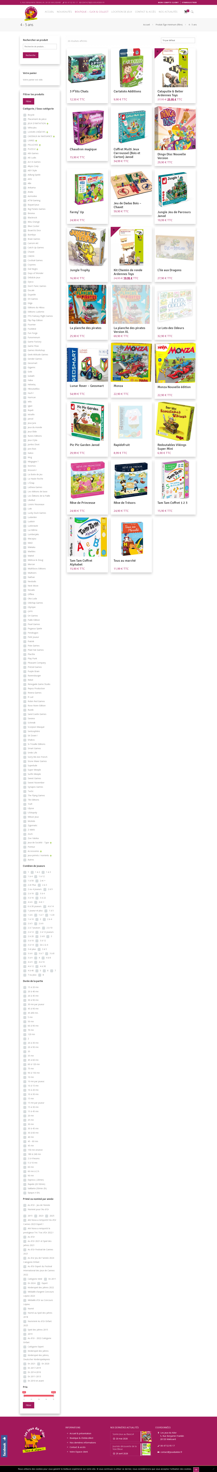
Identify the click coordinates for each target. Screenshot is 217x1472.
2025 (52, 1215)
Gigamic (31, 367)
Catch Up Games (36, 247)
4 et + (41, 902)
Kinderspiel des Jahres (38, 1350)
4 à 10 (42, 962)
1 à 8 (52, 914)
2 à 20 (31, 936)
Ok (196, 1469)
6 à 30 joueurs (34, 906)
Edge (30, 303)
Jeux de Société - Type (38, 842)
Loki (30, 508)
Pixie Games (34, 645)
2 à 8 (42, 936)
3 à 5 (44, 949)
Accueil (146, 24)
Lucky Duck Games (37, 512)
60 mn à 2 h (33, 1171)
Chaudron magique (83, 149)
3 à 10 (31, 940)
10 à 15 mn (33, 1085)
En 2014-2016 (34, 1372)
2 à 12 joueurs (47, 932)
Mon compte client (168, 2)
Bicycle (31, 114)
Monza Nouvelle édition (174, 387)
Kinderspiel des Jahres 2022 (41, 1287)
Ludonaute (33, 525)
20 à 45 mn (33, 995)
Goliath (31, 375)
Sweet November (36, 782)
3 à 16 (31, 897)
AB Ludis (32, 157)
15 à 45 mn (33, 1111)
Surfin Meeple (34, 774)
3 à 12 (43, 940)
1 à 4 (30, 876)
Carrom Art (33, 243)
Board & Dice (34, 230)
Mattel (31, 555)
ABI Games (33, 153)
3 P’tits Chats (79, 91)
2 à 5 (30, 923)
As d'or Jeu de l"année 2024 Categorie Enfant (38, 1259)
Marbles (31, 551)
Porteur (31, 846)
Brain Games (34, 239)
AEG (30, 179)
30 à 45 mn (33, 1128)
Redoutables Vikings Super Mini (172, 447)
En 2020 (45, 1363)
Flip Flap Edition (35, 320)
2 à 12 (31, 932)
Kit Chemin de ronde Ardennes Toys (128, 272)
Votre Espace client (79, 1451)
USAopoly (32, 812)
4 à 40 (31, 970)
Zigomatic (32, 825)
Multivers (32, 572)
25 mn (31, 1119)
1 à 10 (31, 919)
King (30, 457)
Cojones (32, 264)
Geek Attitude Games (38, 354)
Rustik (31, 709)
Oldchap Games (35, 602)
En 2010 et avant (36, 1380)
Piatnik (31, 641)
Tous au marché (125, 561)
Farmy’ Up (77, 212)
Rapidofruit (122, 445)
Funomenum (34, 337)
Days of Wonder (35, 273)
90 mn (31, 1175)
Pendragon (33, 632)
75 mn (31, 1068)
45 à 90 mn (33, 1008)
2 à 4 (49, 919)
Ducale (31, 290)
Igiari (30, 405)
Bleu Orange (34, 221)
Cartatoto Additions (127, 91)
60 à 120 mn (34, 1064)
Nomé (31, 1308)
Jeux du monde (35, 427)
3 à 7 (41, 953)
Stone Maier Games (37, 761)
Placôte (31, 654)
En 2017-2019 (34, 1367)
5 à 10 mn (32, 1162)
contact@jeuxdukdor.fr (93, 2)
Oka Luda (32, 598)
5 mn (30, 1017)
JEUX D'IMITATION (37, 123)
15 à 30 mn (33, 1107)
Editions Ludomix (36, 311)
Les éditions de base (37, 491)
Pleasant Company (37, 662)
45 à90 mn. (33, 1012)
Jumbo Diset (34, 444)
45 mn (31, 1145)
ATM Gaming (34, 200)
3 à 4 (42, 893)
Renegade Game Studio (39, 684)
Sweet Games (34, 778)
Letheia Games (35, 487)
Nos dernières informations (83, 1442)
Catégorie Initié (35, 1278)
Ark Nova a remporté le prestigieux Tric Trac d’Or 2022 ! (38, 1230)
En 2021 (31, 1363)
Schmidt (31, 722)
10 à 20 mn (33, 1090)
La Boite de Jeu (35, 474)
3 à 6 (30, 953)
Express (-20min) (36, 1179)
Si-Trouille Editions (36, 744)
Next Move (33, 585)
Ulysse (31, 808)
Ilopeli (30, 410)
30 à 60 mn (33, 1132)
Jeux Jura (32, 423)
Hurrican (32, 397)
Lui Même (32, 530)
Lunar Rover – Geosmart (87, 386)
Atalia (30, 191)
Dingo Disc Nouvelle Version (172, 156)
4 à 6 (30, 902)
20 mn (31, 1115)
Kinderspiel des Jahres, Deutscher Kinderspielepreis (36, 1357)
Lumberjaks (33, 534)
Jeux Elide (32, 431)
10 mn (31, 1077)
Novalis (31, 590)
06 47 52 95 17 (71, 2)
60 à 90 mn (33, 1025)
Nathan (31, 577)
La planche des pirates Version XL (129, 330)
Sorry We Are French (37, 756)
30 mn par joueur (36, 1004)
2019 (30, 1334)
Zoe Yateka (33, 838)
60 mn (31, 1167)
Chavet (31, 251)
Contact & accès (77, 1447)
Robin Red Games (36, 701)
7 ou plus (32, 974)
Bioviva (31, 213)
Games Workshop (36, 350)
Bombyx (32, 234)
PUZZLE (32, 149)
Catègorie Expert (36, 1346)
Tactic (31, 791)
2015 (30, 1215)
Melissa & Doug (35, 560)
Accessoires (33, 851)
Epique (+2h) (34, 1192)
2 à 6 (41, 923)
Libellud (31, 500)
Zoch (30, 834)
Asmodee (32, 196)
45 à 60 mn (33, 1060)
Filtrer (28, 101)
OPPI (30, 611)
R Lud (30, 697)
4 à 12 (31, 966)
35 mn (31, 1055)
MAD (30, 542)
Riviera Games (34, 692)
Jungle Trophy (80, 270)
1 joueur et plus (35, 910)
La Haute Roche (35, 478)
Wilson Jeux (33, 816)
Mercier (31, 564)
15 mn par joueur (36, 1102)
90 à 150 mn (34, 1072)
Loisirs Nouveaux (36, 504)
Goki (30, 371)
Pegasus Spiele (35, 628)
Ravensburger (34, 675)
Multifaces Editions (37, 568)
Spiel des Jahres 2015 (38, 1329)
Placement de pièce (37, 119)
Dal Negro (33, 268)
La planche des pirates (85, 328)
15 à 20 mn (33, 987)
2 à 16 (31, 893)
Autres (31, 859)
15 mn (31, 1098)
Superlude (32, 765)
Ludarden (32, 517)
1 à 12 (42, 876)
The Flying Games (36, 795)
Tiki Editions (33, 799)
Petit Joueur (33, 637)
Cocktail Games (35, 260)
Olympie (32, 607)
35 (29, 1051)
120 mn (31, 1034)
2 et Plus (32, 884)
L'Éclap (31, 483)
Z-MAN (31, 829)
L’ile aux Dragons (169, 270)
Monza (118, 386)
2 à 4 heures (34, 1158)
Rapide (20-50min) (36, 1184)
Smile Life (32, 752)
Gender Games (35, 358)
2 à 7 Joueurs (34, 927)
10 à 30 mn (33, 1094)
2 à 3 (44, 884)
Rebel (30, 679)
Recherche (30, 55)
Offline (31, 594)
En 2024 (31, 1283)
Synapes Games (35, 786)
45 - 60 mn (33, 1141)
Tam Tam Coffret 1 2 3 (172, 503)
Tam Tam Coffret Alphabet (81, 562)
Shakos (31, 739)
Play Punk (32, 658)
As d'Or (31, 1236)
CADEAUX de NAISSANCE (40, 136)
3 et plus (32, 949)
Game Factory (34, 341)
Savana (31, 718)
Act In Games (34, 161)
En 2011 (52, 1278)
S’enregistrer (189, 2)
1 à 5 (51, 910)
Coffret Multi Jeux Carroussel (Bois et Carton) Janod (127, 153)
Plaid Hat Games (36, 649)
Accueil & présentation (80, 1433)
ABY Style (32, 170)
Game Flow (33, 346)
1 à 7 (41, 914)
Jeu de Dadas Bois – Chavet (127, 205)
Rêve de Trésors (125, 503)
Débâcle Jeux (34, 277)
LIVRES (31, 140)
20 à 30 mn (33, 1042)
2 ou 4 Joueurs (35, 889)
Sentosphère (34, 731)
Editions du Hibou (36, 307)
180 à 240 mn (34, 1154)
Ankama (32, 187)
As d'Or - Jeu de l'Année (39, 1205)
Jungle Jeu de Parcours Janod (174, 214)
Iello (30, 401)
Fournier (32, 324)
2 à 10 (49, 927)
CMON (31, 256)
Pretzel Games (35, 667)
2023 (41, 1215)
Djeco (31, 281)
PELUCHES (33, 144)
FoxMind (32, 328)
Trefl (30, 804)
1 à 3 (48, 872)
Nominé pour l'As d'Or (38, 1209)
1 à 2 (37, 872)
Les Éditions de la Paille (39, 495)
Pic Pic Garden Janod (84, 445)
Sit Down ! (32, 735)
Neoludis (32, 581)
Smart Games (34, 748)
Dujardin (32, 294)
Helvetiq (31, 384)
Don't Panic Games (37, 286)
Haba (30, 380)
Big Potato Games (36, 209)
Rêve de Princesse (82, 503)
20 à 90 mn (33, 1047)
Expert (45, 1283)
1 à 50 (31, 880)
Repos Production (36, 688)
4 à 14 (51, 906)
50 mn (31, 1021)
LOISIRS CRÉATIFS (36, 131)
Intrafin (31, 414)
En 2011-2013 (34, 1376)
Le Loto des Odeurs (171, 328)
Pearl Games (34, 624)
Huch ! (31, 393)
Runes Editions (35, 435)
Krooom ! (32, 470)
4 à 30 (43, 966)
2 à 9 (50, 889)
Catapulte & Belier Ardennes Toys (170, 93)
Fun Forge (32, 333)
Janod (30, 418)
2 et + (42, 880)
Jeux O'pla (32, 440)
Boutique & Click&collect (81, 1438)
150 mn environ (35, 1149)
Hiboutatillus (34, 388)
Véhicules (32, 127)
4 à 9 (30, 962)
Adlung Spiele (34, 174)
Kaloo (30, 453)
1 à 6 (30, 914)
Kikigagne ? (33, 461)
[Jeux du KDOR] (31, 13)
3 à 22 (43, 897)
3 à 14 (31, 944)
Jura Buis (32, 448)
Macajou (32, 538)
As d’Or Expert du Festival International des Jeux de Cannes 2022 (39, 1270)
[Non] (213, 1468)
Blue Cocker (33, 226)
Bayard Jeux (33, 204)
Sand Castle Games (37, 714)
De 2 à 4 (44, 944)
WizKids (31, 821)
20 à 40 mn (33, 991)
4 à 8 (48, 957)
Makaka (31, 547)
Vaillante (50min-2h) (37, 1188)
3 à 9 (30, 957)
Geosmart (32, 363)
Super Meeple (34, 769)
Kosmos (32, 465)
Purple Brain (33, 671)
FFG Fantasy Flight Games (40, 316)
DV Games (33, 298)
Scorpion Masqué (36, 727)
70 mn (31, 1030)
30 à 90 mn (33, 1000)
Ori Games (33, 615)
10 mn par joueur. (36, 1081)
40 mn (31, 1137)
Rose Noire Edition (37, 705)
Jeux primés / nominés (38, 855)
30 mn (31, 1124)
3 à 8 (52, 953)
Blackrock (32, 217)
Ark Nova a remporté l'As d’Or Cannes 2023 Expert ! (39, 1222)
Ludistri (31, 521)
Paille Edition (34, 619)
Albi (29, 183)
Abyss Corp (33, 166)
